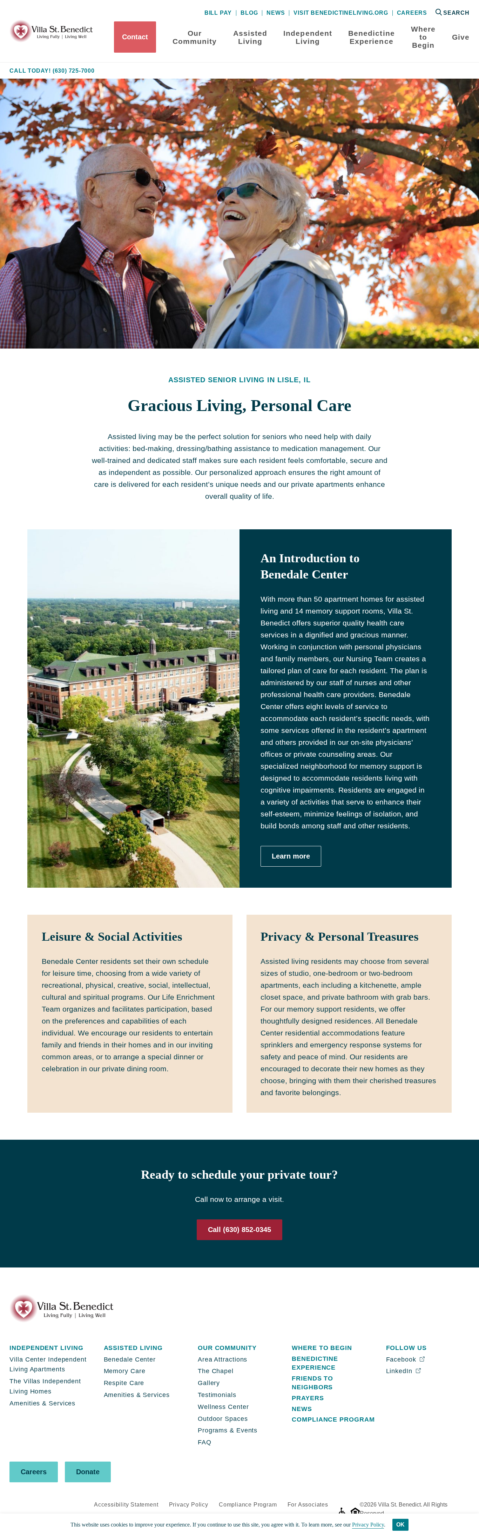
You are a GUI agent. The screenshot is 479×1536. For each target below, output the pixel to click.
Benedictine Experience (371, 37)
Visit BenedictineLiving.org (341, 13)
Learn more (291, 856)
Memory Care (125, 1371)
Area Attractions (222, 1359)
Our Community (195, 37)
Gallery (209, 1382)
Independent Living (307, 37)
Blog (249, 13)
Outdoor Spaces (223, 1418)
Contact (135, 37)
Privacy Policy (188, 1505)
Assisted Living (250, 37)
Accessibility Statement (126, 1505)
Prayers (308, 1398)
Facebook (402, 1359)
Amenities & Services (42, 1403)
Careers (412, 13)
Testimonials (217, 1394)
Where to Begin (423, 37)
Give (461, 37)
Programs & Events (227, 1430)
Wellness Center (223, 1406)
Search (456, 13)
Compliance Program (333, 1419)
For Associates (308, 1505)
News (276, 13)
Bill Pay (218, 13)
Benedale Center (130, 1359)
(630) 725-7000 (74, 71)
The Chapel (216, 1371)
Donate (88, 1472)
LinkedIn (400, 1371)
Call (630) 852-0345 (239, 1229)
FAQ (204, 1442)
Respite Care (124, 1382)
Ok (400, 1525)
